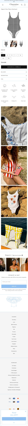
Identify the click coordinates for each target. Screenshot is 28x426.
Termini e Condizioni (14, 384)
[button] (2, 4)
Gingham (14, 343)
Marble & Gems (14, 346)
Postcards (14, 334)
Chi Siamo (14, 365)
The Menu (14, 319)
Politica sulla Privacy (14, 382)
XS (3, 55)
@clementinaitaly (17, 255)
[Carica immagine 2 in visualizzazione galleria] (13, 43)
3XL (9, 58)
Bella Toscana (14, 324)
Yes (14, 418)
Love (14, 322)
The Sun (14, 331)
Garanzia (14, 380)
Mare (14, 348)
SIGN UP (14, 286)
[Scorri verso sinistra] (2, 23)
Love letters (13, 341)
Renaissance (14, 351)
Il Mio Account (14, 372)
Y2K (14, 329)
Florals (14, 336)
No (14, 422)
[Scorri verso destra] (26, 23)
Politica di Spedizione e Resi (14, 375)
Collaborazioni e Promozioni (14, 387)
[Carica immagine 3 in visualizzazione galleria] (21, 43)
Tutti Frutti (14, 339)
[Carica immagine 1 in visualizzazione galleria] (6, 43)
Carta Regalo (14, 370)
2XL (3, 58)
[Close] (25, 411)
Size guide (3, 62)
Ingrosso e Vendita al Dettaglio (14, 389)
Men (14, 353)
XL (20, 55)
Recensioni (14, 377)
